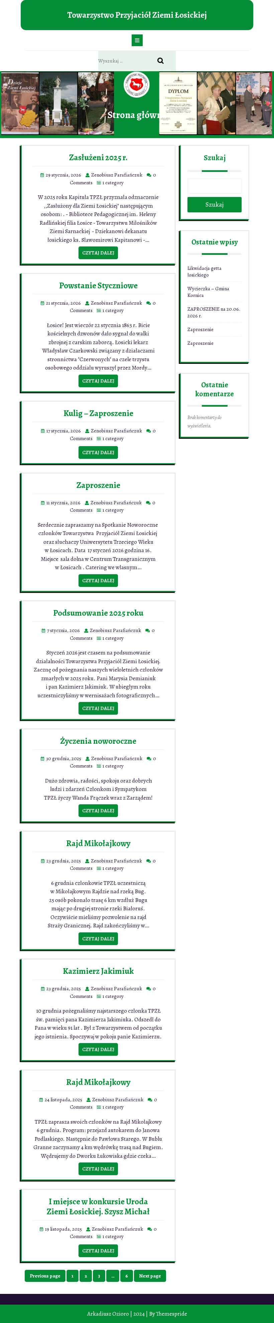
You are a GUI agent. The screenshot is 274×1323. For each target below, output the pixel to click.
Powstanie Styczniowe (98, 285)
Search (164, 61)
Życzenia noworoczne (98, 741)
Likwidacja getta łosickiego (204, 271)
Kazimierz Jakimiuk (98, 971)
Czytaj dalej (98, 252)
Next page (150, 1276)
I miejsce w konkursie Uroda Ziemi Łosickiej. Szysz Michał (98, 1206)
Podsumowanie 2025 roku (98, 613)
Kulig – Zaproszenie (98, 413)
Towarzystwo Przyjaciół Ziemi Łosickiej (137, 15)
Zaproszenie (98, 485)
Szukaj (215, 158)
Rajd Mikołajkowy (98, 843)
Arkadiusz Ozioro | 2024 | (117, 1314)
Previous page (45, 1276)
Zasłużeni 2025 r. (98, 157)
